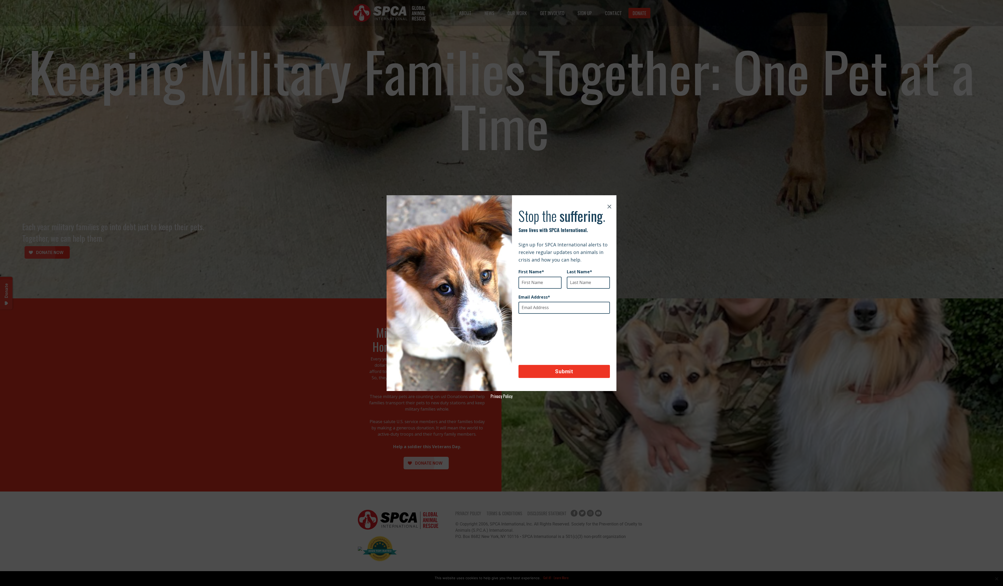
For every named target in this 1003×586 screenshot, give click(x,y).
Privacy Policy (501, 396)
